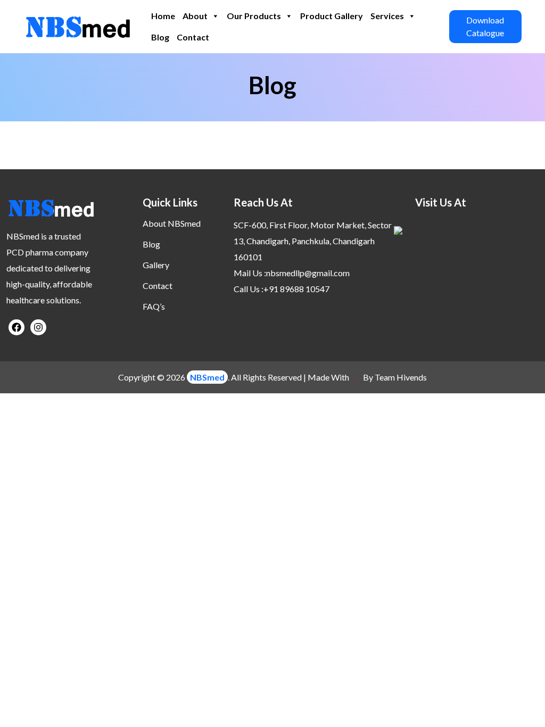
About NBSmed (172, 223)
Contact (193, 37)
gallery (156, 265)
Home (163, 16)
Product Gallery (331, 16)
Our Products (254, 16)
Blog (160, 37)
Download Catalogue (485, 26)
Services (387, 16)
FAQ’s (154, 306)
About (195, 16)
